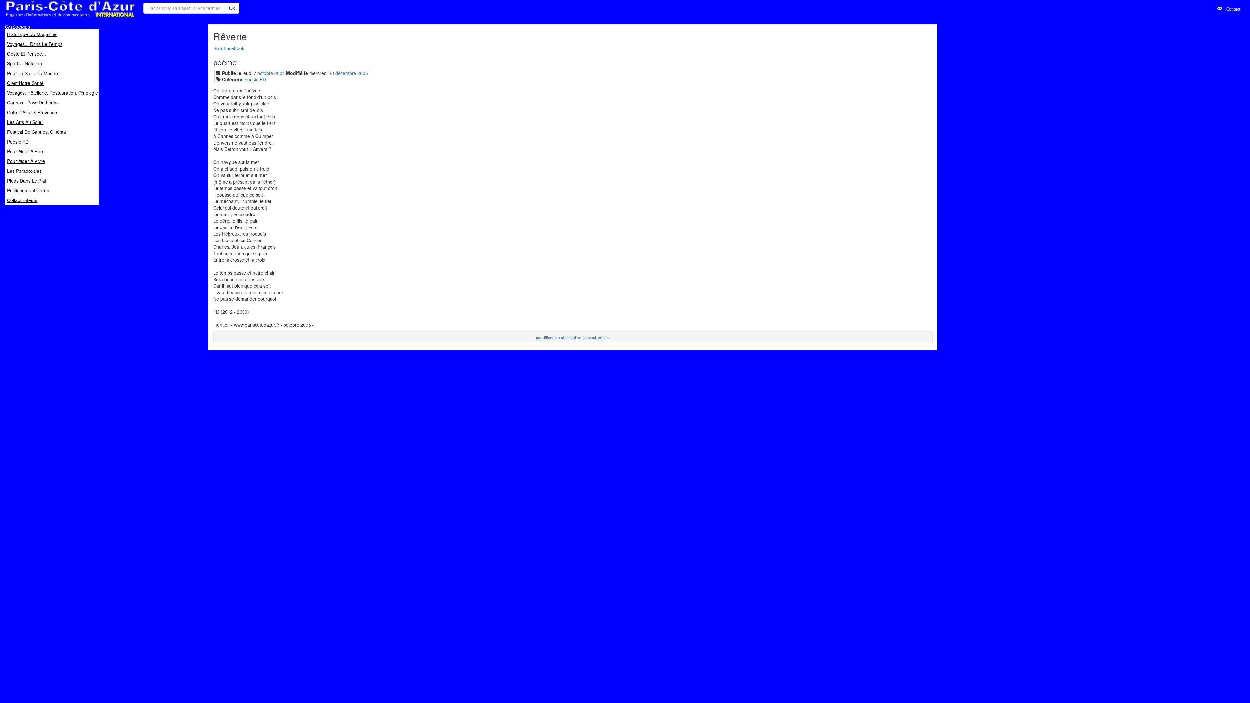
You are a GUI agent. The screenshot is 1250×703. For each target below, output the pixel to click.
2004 (279, 73)
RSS (217, 48)
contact (589, 337)
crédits (604, 337)
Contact (1231, 8)
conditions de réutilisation (558, 337)
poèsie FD (255, 79)
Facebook (234, 48)
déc (345, 73)
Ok (232, 8)
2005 (362, 73)
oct (265, 73)
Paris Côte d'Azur (55, 17)
